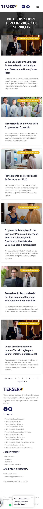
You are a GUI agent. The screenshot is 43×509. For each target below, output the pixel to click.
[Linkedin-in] (28, 6)
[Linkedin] (10, 409)
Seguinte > (22, 381)
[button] (38, 6)
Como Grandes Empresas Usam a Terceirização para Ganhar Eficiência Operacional (21, 350)
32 (37, 378)
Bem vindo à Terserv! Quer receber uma (22, 501)
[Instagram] (23, 6)
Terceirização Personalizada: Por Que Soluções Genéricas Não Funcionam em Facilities (20, 297)
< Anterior (8, 378)
